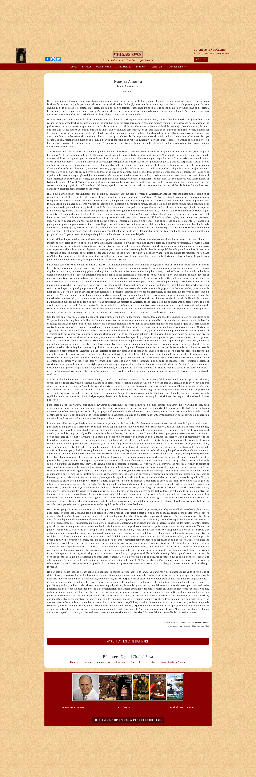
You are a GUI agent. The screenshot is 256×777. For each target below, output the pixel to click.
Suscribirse (113, 411)
